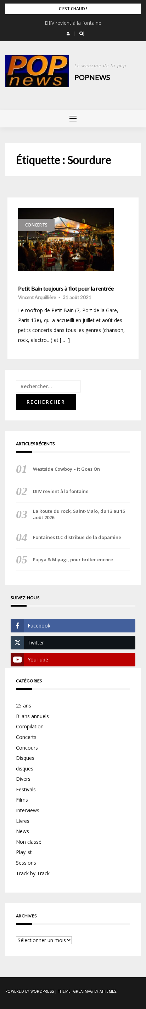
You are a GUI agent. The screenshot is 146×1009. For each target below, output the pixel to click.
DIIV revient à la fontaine (73, 22)
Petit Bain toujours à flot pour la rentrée (66, 288)
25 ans (23, 705)
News (22, 831)
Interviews (27, 810)
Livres (22, 821)
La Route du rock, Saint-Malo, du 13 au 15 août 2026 (79, 514)
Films (22, 799)
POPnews (92, 77)
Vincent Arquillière (37, 297)
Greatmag (83, 991)
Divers (23, 778)
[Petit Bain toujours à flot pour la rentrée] (66, 239)
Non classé (28, 841)
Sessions (26, 862)
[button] (68, 33)
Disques (25, 758)
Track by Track (33, 873)
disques (24, 768)
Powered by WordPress (29, 991)
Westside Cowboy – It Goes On (66, 469)
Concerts (36, 225)
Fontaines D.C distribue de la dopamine (77, 537)
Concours (27, 747)
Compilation (30, 726)
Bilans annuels (32, 716)
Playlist (24, 852)
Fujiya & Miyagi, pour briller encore (73, 559)
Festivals (26, 789)
